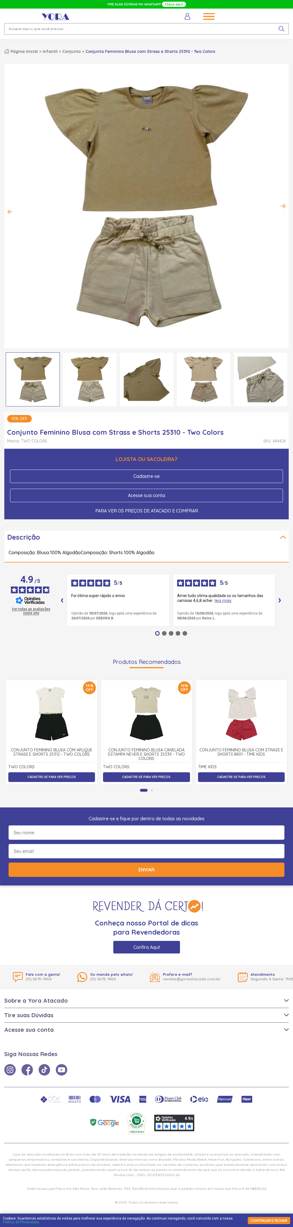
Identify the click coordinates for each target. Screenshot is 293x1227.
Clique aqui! (174, 4)
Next (283, 206)
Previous (10, 212)
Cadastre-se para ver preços (51, 777)
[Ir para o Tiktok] (44, 1070)
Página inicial (24, 51)
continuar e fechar (269, 1220)
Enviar (146, 870)
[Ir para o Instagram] (10, 1070)
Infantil (50, 51)
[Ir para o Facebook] (27, 1070)
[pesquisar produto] (281, 29)
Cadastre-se (146, 476)
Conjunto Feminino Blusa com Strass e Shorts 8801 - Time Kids (241, 752)
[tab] (144, 790)
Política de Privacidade (21, 1222)
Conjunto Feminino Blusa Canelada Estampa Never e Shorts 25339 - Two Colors (146, 754)
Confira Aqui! (146, 947)
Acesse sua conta (146, 495)
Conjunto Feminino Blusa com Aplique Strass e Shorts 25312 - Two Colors (51, 752)
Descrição (23, 537)
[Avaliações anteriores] (62, 600)
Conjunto (71, 51)
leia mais (223, 600)
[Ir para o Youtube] (61, 1070)
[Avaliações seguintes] (280, 600)
